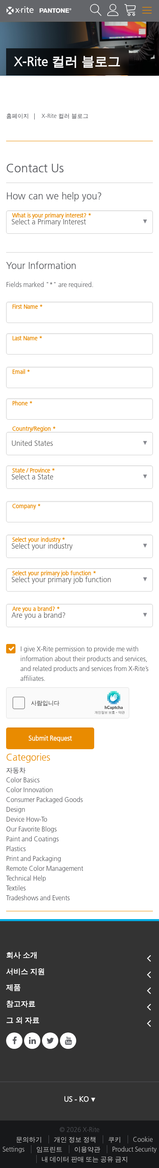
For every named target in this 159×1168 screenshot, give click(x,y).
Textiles (16, 888)
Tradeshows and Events (38, 898)
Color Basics (23, 780)
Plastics (16, 849)
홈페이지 (17, 116)
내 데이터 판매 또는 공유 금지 (85, 1159)
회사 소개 (22, 955)
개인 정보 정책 (75, 1139)
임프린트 (49, 1149)
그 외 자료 (23, 1021)
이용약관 (87, 1149)
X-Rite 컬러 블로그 (65, 116)
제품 (13, 988)
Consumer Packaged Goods (44, 799)
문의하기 (29, 1139)
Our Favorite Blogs (31, 829)
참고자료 (20, 1004)
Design (15, 809)
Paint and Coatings (32, 839)
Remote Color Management (44, 868)
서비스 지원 (25, 972)
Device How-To (26, 819)
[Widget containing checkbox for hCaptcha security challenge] (67, 702)
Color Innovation (29, 790)
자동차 (16, 770)
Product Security (134, 1149)
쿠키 (114, 1139)
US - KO (76, 1099)
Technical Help (26, 878)
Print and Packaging (33, 858)
